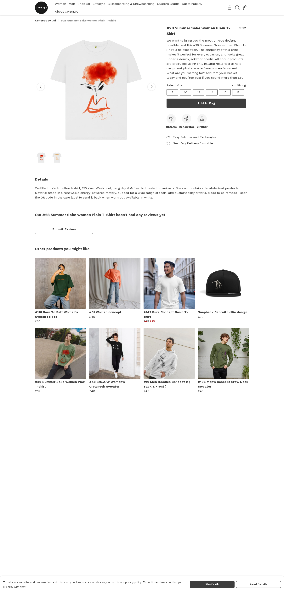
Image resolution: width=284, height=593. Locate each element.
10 (185, 92)
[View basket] (245, 8)
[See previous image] (41, 87)
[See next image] (151, 87)
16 (224, 92)
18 (238, 92)
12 (198, 92)
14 (211, 92)
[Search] (237, 8)
